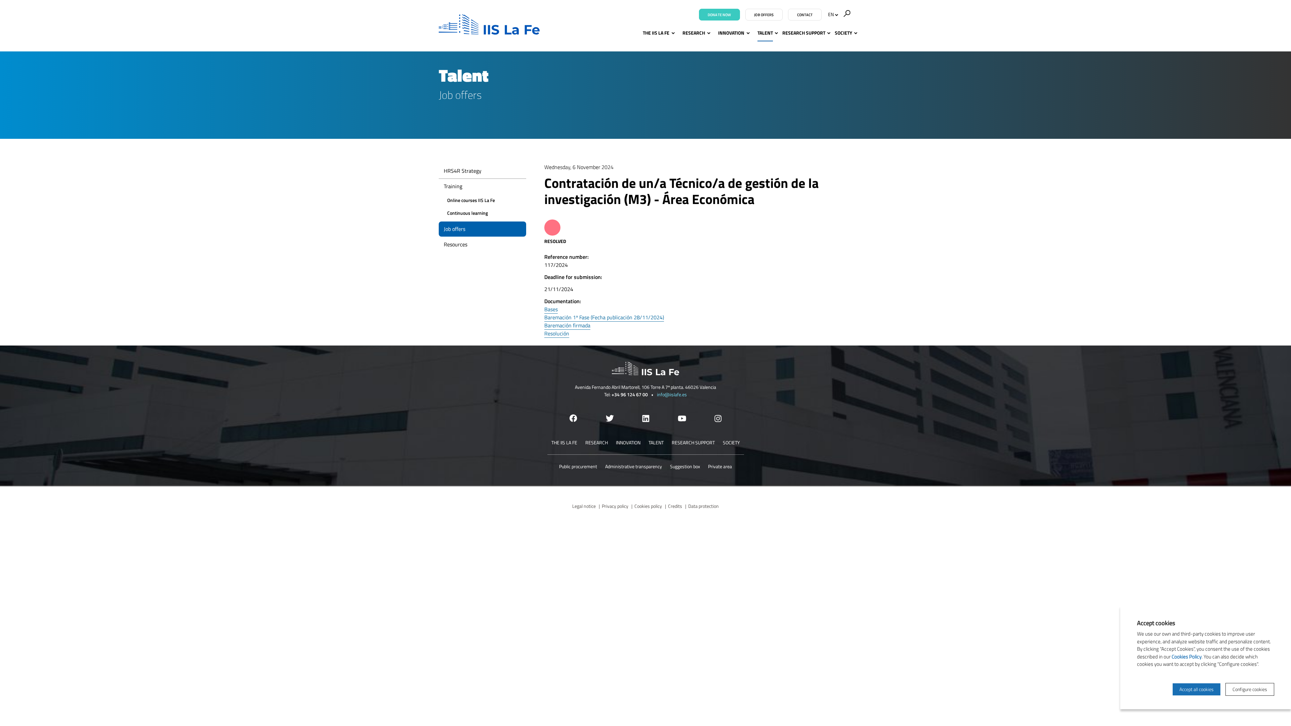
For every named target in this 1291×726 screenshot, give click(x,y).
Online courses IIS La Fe (471, 200)
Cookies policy (648, 506)
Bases (551, 309)
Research (693, 32)
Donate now (719, 14)
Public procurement (578, 466)
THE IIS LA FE (656, 32)
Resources (455, 244)
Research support (803, 32)
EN (831, 14)
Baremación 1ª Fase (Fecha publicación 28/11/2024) (604, 317)
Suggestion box (685, 466)
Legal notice (584, 506)
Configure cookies (1250, 689)
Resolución (556, 333)
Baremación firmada (567, 325)
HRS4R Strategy (462, 171)
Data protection (703, 506)
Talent (765, 32)
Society (843, 32)
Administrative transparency (633, 466)
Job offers (764, 14)
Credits (675, 506)
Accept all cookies (1196, 689)
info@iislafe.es (672, 394)
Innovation (731, 32)
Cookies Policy (1187, 656)
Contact (805, 14)
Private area (720, 466)
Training (453, 186)
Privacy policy (615, 506)
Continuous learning (467, 212)
